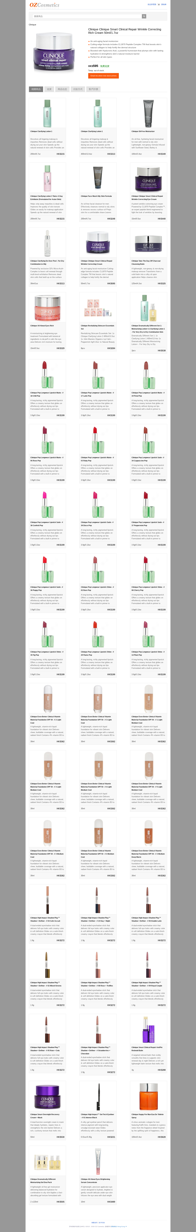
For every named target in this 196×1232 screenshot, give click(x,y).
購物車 (163, 4)
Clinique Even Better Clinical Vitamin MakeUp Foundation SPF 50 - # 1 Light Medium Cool (147, 720)
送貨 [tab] (49, 89)
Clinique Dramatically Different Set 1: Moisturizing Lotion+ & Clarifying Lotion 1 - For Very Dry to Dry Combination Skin (148, 329)
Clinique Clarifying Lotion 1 (41, 131)
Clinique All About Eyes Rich (42, 326)
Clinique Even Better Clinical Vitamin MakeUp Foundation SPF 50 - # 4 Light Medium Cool (96, 787)
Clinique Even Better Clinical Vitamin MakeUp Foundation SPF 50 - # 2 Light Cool (45, 720)
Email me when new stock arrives (104, 76)
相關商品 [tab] (36, 89)
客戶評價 (102, 1222)
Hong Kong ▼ (122, 1226)
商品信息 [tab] (62, 89)
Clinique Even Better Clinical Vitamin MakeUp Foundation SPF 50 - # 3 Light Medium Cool (45, 787)
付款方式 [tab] (78, 89)
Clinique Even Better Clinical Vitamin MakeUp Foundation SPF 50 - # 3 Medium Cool (47, 854)
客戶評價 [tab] (93, 89)
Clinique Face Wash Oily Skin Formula (96, 196)
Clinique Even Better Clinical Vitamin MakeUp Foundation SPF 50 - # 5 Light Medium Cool (147, 787)
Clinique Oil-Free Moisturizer (143, 131)
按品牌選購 (152, 4)
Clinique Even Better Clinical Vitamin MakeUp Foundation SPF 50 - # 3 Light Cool (96, 720)
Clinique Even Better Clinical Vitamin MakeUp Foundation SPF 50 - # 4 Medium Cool (97, 854)
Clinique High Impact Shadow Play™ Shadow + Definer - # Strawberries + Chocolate (95, 1050)
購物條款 (114, 1226)
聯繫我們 (94, 1222)
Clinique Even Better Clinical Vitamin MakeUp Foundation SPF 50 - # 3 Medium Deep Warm (148, 854)
